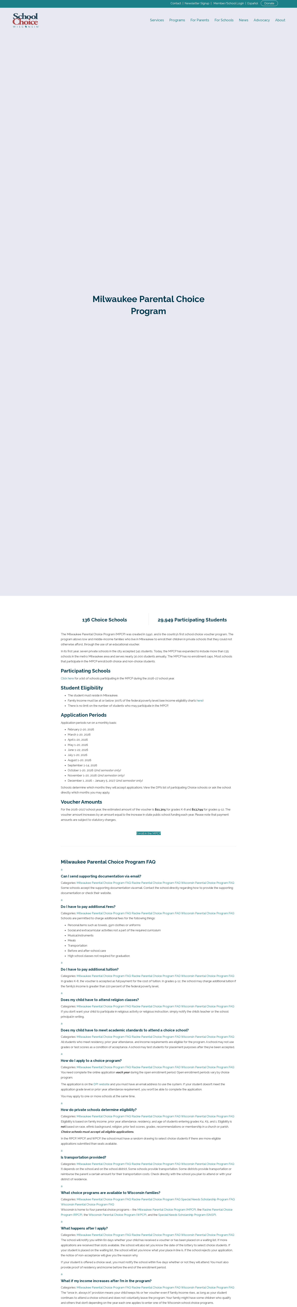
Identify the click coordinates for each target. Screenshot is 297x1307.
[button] (148, 873)
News (243, 20)
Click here (67, 678)
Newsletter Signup (197, 3)
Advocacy (262, 20)
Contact (175, 3)
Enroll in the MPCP (148, 833)
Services (157, 20)
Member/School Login (228, 3)
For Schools (224, 20)
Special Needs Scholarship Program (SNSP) (187, 1214)
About (280, 20)
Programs (177, 20)
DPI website (101, 1084)
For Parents (199, 20)
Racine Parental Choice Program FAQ (156, 883)
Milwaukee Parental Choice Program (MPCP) (166, 1209)
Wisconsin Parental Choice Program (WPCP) (117, 1214)
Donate (269, 3)
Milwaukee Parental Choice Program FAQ (104, 883)
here (200, 700)
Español (252, 3)
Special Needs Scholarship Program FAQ (208, 1199)
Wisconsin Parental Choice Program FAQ (207, 883)
